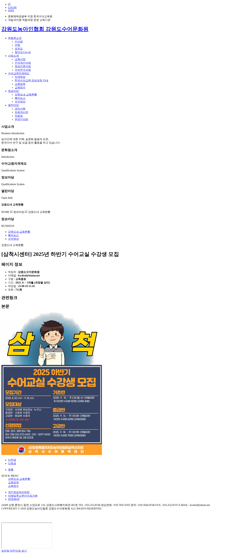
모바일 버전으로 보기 (14, 550)
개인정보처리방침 (19, 492)
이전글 (12, 460)
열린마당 (13, 105)
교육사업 (20, 59)
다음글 (12, 463)
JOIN (11, 10)
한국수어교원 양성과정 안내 (31, 80)
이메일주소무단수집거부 (23, 495)
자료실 (19, 115)
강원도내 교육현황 (26, 94)
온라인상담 (21, 119)
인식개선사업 (23, 62)
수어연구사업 (23, 69)
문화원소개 (14, 38)
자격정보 (20, 76)
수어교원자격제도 (19, 73)
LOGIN (12, 7)
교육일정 (20, 84)
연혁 (17, 45)
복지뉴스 (20, 98)
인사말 (19, 41)
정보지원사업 (23, 66)
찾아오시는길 (23, 52)
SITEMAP (14, 499)
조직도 (19, 48)
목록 (10, 469)
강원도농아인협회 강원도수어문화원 (45, 29)
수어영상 (20, 101)
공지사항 (20, 108)
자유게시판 (21, 112)
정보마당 (13, 91)
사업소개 (13, 55)
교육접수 (20, 87)
